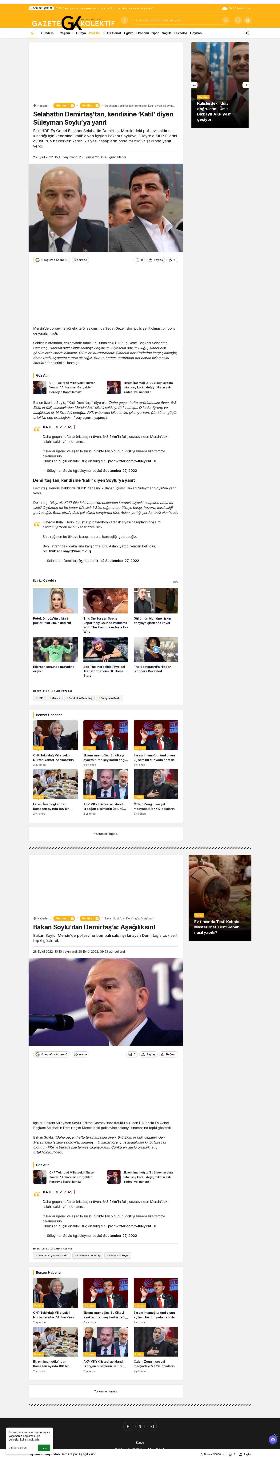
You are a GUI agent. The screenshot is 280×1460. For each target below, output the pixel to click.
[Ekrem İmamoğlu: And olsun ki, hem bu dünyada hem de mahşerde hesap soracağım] (156, 743)
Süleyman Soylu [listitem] (109, 698)
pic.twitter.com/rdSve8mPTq (67, 551)
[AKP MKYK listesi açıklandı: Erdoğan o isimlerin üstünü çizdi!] (105, 792)
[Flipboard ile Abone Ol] (80, 260)
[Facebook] (127, 1426)
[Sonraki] (245, 85)
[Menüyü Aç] (124, 20)
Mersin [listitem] (55, 698)
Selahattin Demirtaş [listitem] (79, 698)
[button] (247, 20)
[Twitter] (140, 1426)
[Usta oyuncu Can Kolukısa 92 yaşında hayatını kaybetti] (220, 85)
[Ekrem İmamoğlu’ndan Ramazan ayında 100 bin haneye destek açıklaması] (55, 792)
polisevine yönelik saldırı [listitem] (52, 1255)
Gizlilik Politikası (18, 1447)
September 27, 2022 (120, 471)
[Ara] (225, 20)
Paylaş (247, 1454)
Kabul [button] (44, 1448)
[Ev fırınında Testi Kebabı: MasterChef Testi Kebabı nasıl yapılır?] (220, 898)
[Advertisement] (105, 73)
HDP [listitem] (39, 698)
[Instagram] (152, 1426)
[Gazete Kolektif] (73, 23)
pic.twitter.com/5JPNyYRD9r (132, 461)
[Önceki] (194, 85)
